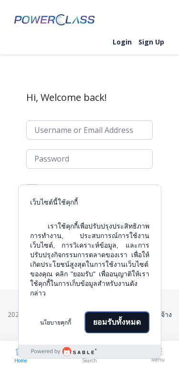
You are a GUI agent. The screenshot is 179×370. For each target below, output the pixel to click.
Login (122, 41)
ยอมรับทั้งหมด (117, 322)
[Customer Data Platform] (89, 351)
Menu (158, 359)
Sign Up (151, 41)
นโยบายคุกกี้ (55, 322)
